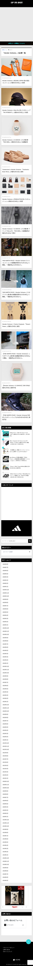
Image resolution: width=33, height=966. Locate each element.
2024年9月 (5, 637)
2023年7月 (5, 682)
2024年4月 (5, 653)
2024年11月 (6, 631)
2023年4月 (5, 692)
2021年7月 (5, 759)
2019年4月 (5, 845)
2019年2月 (5, 851)
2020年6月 (5, 800)
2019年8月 (5, 832)
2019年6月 (5, 839)
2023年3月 (5, 695)
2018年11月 (6, 861)
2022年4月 (5, 730)
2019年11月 (6, 823)
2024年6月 (5, 647)
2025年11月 (6, 593)
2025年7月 (5, 605)
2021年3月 (5, 772)
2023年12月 (6, 666)
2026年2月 (5, 583)
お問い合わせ (6, 949)
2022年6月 (5, 724)
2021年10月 (6, 749)
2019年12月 (6, 819)
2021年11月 (6, 746)
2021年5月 (5, 765)
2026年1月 (5, 586)
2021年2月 (5, 775)
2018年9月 (5, 867)
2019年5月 (5, 842)
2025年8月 (5, 602)
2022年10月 (6, 711)
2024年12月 (6, 628)
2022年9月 (5, 714)
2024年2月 (5, 660)
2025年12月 (6, 589)
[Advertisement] (16, 24)
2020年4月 (5, 807)
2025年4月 (5, 615)
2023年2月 (5, 698)
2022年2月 (5, 736)
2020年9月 (5, 791)
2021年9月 (5, 752)
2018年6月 (5, 877)
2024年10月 (6, 634)
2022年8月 (5, 717)
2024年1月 (5, 663)
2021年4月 (5, 768)
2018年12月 (6, 858)
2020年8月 (5, 794)
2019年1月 (5, 855)
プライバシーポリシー (9, 947)
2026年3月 (5, 580)
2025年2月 (5, 621)
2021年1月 (5, 778)
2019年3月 (5, 848)
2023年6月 (5, 685)
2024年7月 (5, 644)
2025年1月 (5, 625)
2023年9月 (5, 676)
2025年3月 (5, 618)
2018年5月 (5, 880)
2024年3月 (5, 657)
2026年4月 (5, 577)
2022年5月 (5, 727)
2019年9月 (5, 829)
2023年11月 (6, 669)
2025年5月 (5, 612)
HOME (17, 960)
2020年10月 (6, 787)
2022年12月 (6, 704)
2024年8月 (5, 641)
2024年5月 (5, 650)
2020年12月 (6, 781)
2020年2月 (5, 813)
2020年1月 (5, 816)
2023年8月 (5, 679)
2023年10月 (6, 672)
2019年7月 (5, 835)
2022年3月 (5, 733)
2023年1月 (5, 701)
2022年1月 (5, 740)
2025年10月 (6, 596)
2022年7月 (5, 720)
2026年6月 (5, 570)
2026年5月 (5, 573)
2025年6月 (5, 609)
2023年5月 (5, 688)
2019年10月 (6, 826)
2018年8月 (5, 871)
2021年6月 (5, 762)
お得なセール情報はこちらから (16, 43)
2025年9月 (5, 599)
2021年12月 (6, 743)
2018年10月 (6, 864)
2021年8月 (5, 756)
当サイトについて (7, 951)
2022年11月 (6, 708)
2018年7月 (5, 874)
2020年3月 (5, 810)
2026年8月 (5, 564)
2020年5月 (5, 803)
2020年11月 (6, 784)
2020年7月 (5, 797)
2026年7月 (5, 567)
